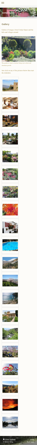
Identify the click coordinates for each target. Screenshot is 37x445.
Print (7, 439)
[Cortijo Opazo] (10, 85)
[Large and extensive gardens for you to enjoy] (10, 156)
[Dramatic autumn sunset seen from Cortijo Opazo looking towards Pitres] (10, 405)
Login (32, 439)
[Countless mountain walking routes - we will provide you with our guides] (10, 334)
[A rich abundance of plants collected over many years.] (10, 174)
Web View (30, 442)
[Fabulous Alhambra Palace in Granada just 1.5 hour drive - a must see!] (10, 316)
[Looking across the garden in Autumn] (10, 387)
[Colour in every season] (10, 209)
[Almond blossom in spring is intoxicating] (10, 280)
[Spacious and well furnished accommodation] (10, 103)
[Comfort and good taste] (10, 121)
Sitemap (12, 439)
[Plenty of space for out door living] (10, 138)
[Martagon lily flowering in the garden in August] (10, 369)
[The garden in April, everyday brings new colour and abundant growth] (18, 49)
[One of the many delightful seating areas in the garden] (10, 351)
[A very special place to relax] (10, 192)
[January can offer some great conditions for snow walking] (10, 422)
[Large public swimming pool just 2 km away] (10, 245)
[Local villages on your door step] (10, 227)
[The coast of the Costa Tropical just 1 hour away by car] (10, 298)
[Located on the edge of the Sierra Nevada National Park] (10, 263)
